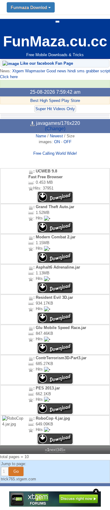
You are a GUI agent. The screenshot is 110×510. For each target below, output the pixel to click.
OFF (68, 141)
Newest (56, 136)
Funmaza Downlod (29, 7)
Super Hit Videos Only (55, 109)
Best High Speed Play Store (55, 100)
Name (41, 136)
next (53, 449)
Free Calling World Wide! (55, 153)
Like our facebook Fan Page (46, 63)
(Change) (55, 128)
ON (57, 141)
